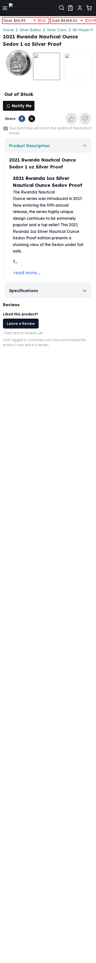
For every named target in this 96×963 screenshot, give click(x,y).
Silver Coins (57, 30)
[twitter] (31, 118)
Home (8, 30)
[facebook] (21, 118)
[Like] (71, 119)
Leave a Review (21, 323)
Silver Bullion (30, 30)
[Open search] (61, 7)
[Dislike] (85, 119)
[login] (80, 7)
